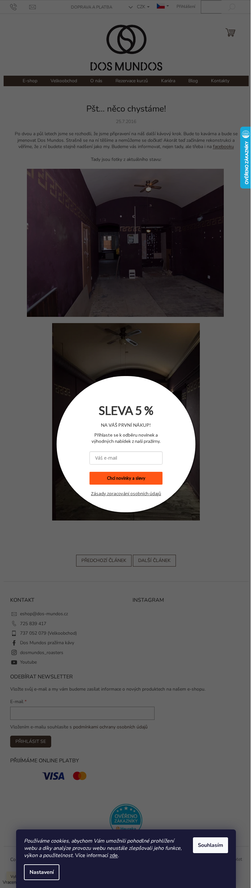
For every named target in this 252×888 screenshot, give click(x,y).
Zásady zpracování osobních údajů (124, 493)
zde (111, 855)
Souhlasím (208, 845)
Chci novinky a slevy (123, 478)
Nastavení (39, 872)
